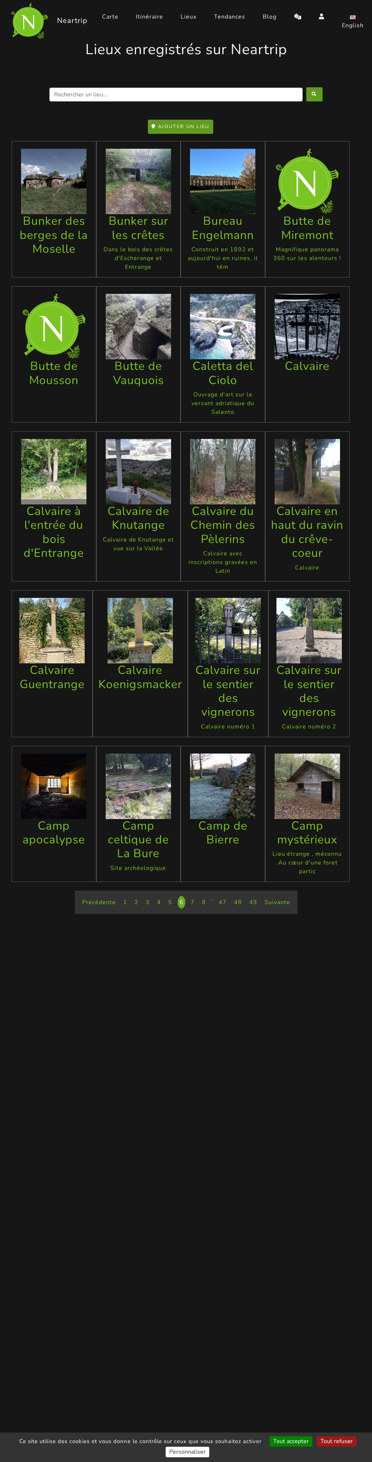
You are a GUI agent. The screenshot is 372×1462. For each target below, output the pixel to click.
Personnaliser (187, 1452)
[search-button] (314, 94)
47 (223, 902)
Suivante (277, 902)
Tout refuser (336, 1441)
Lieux (189, 17)
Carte (110, 17)
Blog (269, 17)
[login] (321, 17)
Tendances (229, 17)
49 (253, 902)
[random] (297, 17)
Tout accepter (291, 1441)
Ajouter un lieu (183, 126)
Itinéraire (149, 17)
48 (238, 902)
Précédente (99, 902)
